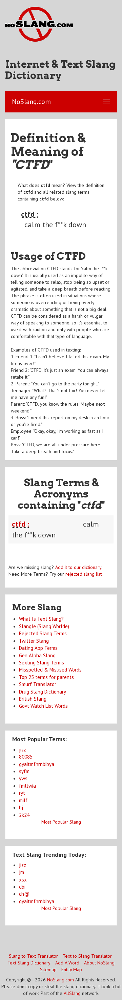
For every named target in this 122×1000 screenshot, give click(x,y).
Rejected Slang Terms (43, 633)
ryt (22, 793)
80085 (26, 756)
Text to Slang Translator (87, 956)
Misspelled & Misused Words (50, 669)
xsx (23, 879)
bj (21, 807)
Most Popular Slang (61, 822)
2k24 (24, 815)
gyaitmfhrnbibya (36, 764)
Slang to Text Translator (33, 956)
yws (23, 778)
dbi (22, 887)
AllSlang (72, 993)
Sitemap (48, 969)
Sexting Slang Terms (41, 662)
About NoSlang (99, 963)
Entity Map (71, 969)
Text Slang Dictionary (28, 963)
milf (23, 800)
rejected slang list (83, 574)
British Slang (32, 699)
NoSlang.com (60, 980)
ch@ (24, 894)
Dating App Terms (38, 648)
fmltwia (27, 786)
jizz (22, 749)
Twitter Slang (34, 641)
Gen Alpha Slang (37, 655)
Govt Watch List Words (43, 706)
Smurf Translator (37, 684)
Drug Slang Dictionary (42, 691)
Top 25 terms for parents (46, 677)
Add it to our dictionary (78, 567)
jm (21, 872)
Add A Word (67, 963)
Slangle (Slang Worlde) (44, 626)
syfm (24, 771)
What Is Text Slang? (41, 619)
